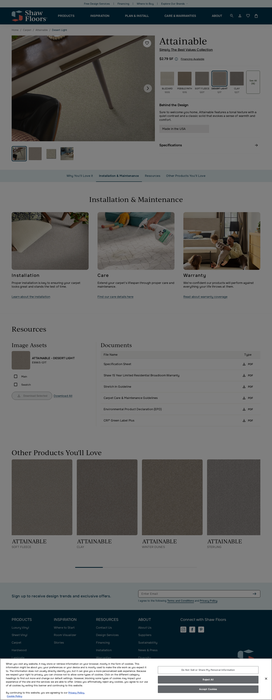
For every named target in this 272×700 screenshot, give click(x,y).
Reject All (208, 679)
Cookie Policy (14, 696)
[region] (136, 679)
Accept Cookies (208, 689)
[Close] (266, 679)
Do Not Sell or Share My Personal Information (208, 670)
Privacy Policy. (76, 692)
